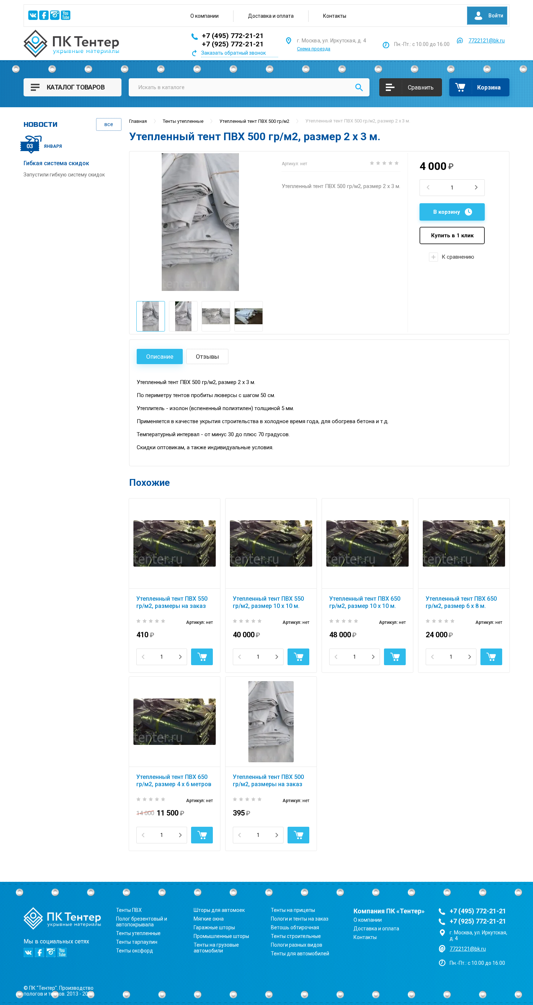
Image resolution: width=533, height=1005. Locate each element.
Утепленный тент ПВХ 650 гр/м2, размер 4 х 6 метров (173, 780)
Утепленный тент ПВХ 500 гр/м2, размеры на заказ (268, 780)
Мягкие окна (209, 919)
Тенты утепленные (138, 933)
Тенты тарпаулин (136, 942)
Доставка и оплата (271, 16)
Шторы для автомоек (219, 910)
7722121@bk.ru (486, 40)
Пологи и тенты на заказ (300, 919)
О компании (204, 16)
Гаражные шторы (214, 927)
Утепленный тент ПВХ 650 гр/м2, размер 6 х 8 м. (461, 602)
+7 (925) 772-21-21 (233, 44)
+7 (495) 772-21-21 (233, 36)
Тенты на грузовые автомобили (216, 948)
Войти (495, 15)
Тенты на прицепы (293, 910)
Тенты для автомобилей (300, 953)
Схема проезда (313, 48)
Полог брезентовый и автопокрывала (141, 921)
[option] (200, 222)
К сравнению (458, 257)
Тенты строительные (296, 936)
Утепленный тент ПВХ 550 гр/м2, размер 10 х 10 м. (268, 602)
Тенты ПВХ (129, 910)
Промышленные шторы (221, 936)
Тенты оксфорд (134, 951)
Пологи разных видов (296, 945)
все (108, 124)
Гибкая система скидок (56, 163)
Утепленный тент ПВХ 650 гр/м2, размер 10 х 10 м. (364, 602)
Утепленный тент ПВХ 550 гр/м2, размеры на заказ (171, 602)
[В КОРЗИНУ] (202, 657)
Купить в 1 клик (452, 235)
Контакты (334, 16)
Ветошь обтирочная (295, 927)
